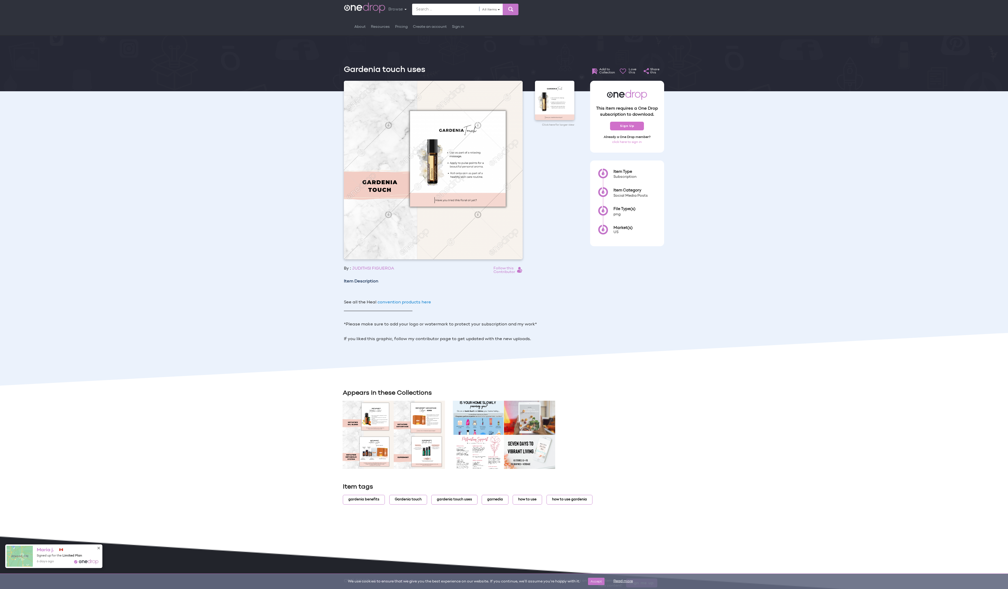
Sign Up (627, 126)
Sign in (458, 27)
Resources (380, 27)
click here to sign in (627, 142)
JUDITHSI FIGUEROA (373, 268)
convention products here (404, 302)
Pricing (401, 27)
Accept (596, 581)
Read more (623, 581)
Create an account (430, 27)
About (360, 27)
